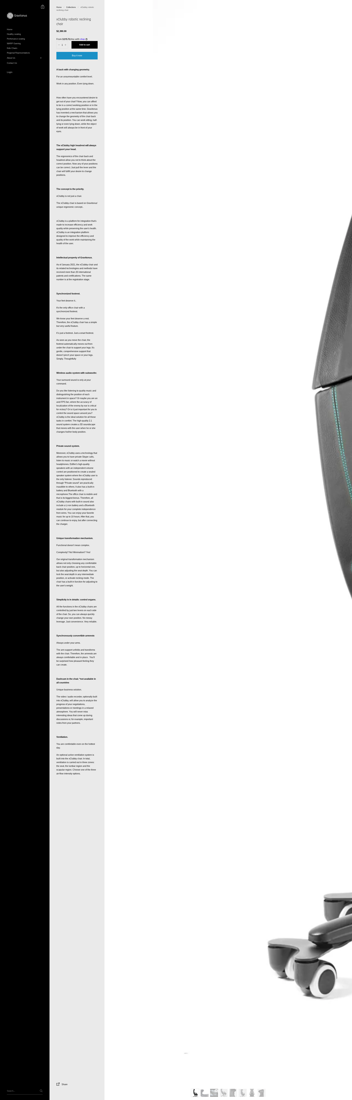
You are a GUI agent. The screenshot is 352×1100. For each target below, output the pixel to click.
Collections (71, 7)
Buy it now (77, 55)
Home (59, 7)
